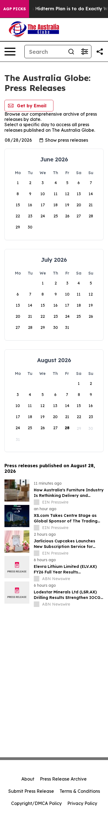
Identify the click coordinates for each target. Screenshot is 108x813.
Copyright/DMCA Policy (36, 803)
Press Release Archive (63, 779)
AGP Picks (14, 8)
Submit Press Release (31, 791)
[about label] (36, 502)
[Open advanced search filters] (84, 51)
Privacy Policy (82, 803)
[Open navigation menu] (10, 51)
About (27, 779)
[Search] (71, 51)
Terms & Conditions (80, 791)
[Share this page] (100, 51)
